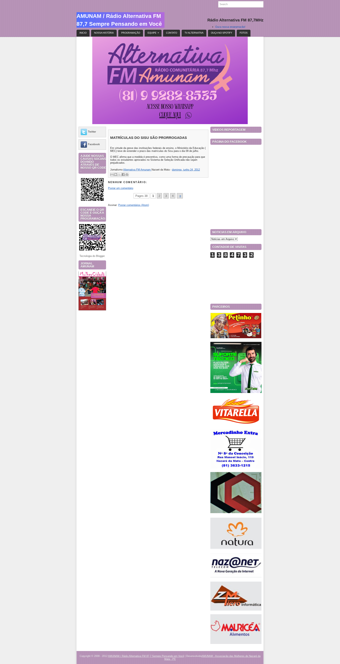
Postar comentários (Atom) (133, 205)
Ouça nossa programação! (230, 26)
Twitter (92, 131)
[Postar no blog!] (116, 174)
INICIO (83, 32)
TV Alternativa (194, 32)
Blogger (100, 256)
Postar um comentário (120, 188)
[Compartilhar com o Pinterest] (127, 174)
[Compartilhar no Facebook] (123, 174)
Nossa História (104, 32)
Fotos (244, 32)
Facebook (94, 144)
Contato (171, 32)
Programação (130, 32)
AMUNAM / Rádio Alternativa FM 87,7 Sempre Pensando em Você (146, 656)
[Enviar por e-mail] (112, 174)
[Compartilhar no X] (119, 174)
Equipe (153, 32)
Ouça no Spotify (221, 32)
